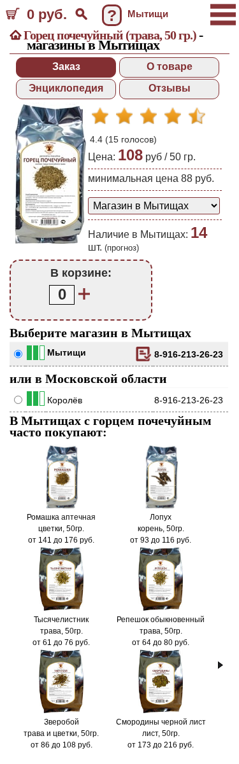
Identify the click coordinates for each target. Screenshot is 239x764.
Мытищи (66, 352)
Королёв (64, 400)
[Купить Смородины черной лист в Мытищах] (161, 710)
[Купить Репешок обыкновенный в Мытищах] (161, 608)
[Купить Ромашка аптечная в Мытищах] (61, 505)
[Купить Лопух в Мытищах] (160, 505)
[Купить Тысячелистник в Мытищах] (61, 608)
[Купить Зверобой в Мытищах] (61, 710)
